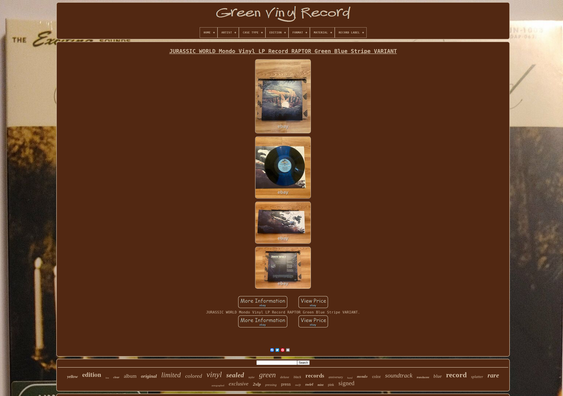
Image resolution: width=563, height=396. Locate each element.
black (297, 377)
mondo (362, 376)
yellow (72, 376)
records (314, 375)
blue (437, 376)
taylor (252, 377)
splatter (477, 377)
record (456, 375)
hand (350, 377)
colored (193, 376)
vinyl (214, 374)
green (267, 375)
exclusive (239, 384)
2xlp (257, 384)
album (130, 376)
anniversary (336, 377)
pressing (271, 385)
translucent (423, 377)
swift (298, 385)
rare (493, 375)
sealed (235, 375)
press (286, 384)
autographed (218, 385)
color (376, 376)
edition (91, 374)
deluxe (284, 377)
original (149, 376)
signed (346, 383)
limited (171, 375)
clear (116, 377)
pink (331, 385)
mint (321, 385)
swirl (309, 384)
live (107, 378)
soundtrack (398, 375)
